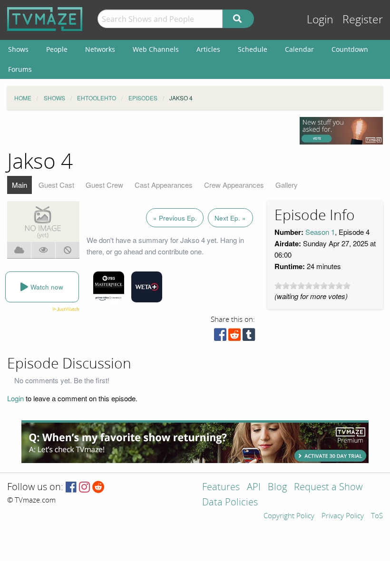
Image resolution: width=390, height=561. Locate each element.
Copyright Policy (288, 516)
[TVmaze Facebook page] (71, 488)
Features (221, 488)
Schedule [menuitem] (252, 49)
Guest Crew (104, 185)
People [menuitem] (57, 49)
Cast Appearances (164, 185)
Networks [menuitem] (100, 49)
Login (320, 19)
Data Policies (230, 503)
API (254, 488)
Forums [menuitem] (20, 69)
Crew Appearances (234, 185)
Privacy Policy (343, 516)
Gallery (286, 185)
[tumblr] (249, 337)
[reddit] (234, 337)
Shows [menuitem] (18, 49)
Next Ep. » (230, 217)
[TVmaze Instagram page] (84, 488)
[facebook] (220, 337)
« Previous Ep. (175, 217)
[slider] (312, 286)
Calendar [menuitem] (299, 49)
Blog (277, 488)
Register (362, 19)
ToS (377, 516)
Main (19, 185)
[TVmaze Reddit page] (98, 488)
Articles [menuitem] (208, 49)
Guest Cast (56, 185)
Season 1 (320, 232)
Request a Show (328, 488)
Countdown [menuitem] (350, 49)
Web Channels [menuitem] (156, 49)
